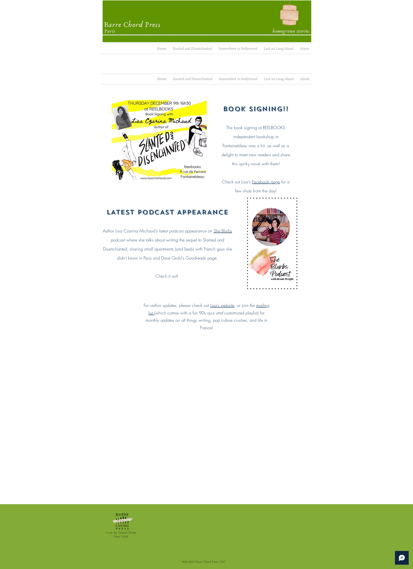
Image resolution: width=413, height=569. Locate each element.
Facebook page (266, 182)
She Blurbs (223, 231)
